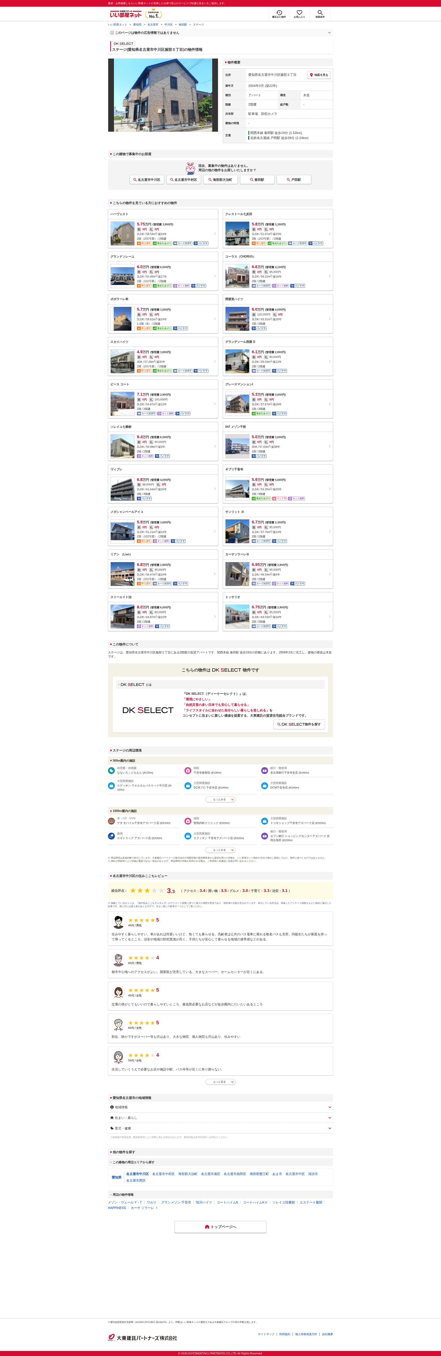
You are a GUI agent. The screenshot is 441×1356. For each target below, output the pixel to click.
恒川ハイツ (204, 1202)
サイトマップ (266, 1334)
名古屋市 (152, 24)
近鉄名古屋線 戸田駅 (265, 138)
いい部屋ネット (117, 24)
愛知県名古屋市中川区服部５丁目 (272, 75)
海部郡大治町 (222, 180)
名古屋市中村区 (186, 180)
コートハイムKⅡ (255, 1202)
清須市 (313, 1173)
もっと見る (219, 1081)
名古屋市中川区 (149, 180)
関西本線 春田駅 (262, 133)
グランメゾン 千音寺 (176, 1202)
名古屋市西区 (136, 1180)
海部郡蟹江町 (259, 1173)
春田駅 (183, 24)
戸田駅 (296, 180)
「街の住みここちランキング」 (152, 903)
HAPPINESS (117, 1207)
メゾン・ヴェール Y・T (125, 1202)
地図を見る (321, 75)
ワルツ (151, 1202)
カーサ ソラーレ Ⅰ (144, 1207)
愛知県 (137, 24)
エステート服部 (311, 1202)
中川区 (168, 24)
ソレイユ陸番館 (283, 1202)
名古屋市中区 (295, 1173)
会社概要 (327, 1334)
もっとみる (219, 799)
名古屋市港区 (210, 1173)
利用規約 (284, 1334)
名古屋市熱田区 (235, 1173)
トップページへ (223, 1227)
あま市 (277, 1173)
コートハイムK (227, 1202)
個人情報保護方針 (306, 1334)
